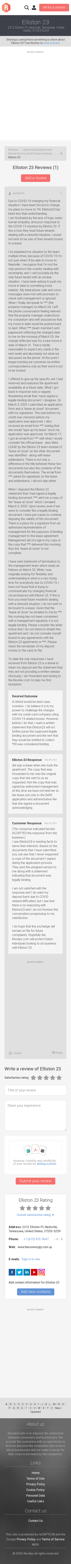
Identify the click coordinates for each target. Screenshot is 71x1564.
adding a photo (46, 1163)
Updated (35, 1411)
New (58, 1408)
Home (36, 1473)
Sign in (34, 7)
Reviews (13, 149)
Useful (18, 1053)
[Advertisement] (35, 93)
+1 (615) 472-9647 (36, 1239)
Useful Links (35, 1501)
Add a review (35, 178)
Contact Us (35, 1521)
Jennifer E (18, 193)
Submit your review (35, 1181)
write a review (51, 42)
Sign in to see (31, 1259)
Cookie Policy (35, 1490)
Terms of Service (53, 1539)
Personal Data (35, 1495)
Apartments (30, 149)
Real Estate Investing (39, 153)
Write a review (54, 7)
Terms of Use (35, 1478)
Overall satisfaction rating (36, 1214)
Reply (59, 1052)
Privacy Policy (35, 1484)
